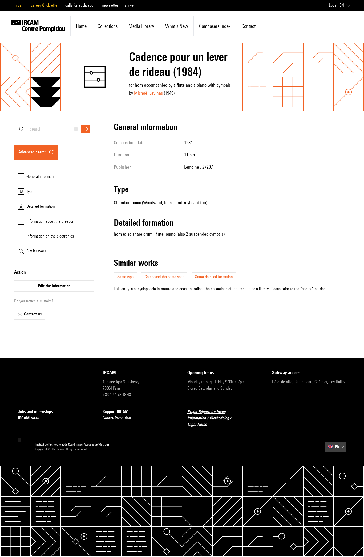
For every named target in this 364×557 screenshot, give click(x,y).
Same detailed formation (214, 276)
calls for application (80, 5)
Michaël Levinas (148, 93)
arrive (129, 5)
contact (248, 26)
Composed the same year (164, 276)
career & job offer (45, 5)
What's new (176, 26)
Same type (125, 276)
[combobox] (54, 129)
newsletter (110, 5)
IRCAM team (28, 418)
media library (141, 26)
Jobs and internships (35, 411)
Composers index (214, 26)
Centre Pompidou (117, 418)
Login (333, 5)
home (81, 26)
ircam (20, 5)
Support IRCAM (115, 411)
